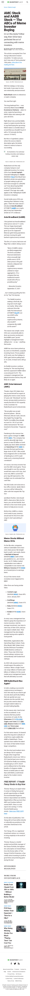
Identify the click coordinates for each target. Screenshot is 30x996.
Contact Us (23, 969)
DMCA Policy (18, 981)
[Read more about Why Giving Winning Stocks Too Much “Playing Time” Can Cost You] (21, 929)
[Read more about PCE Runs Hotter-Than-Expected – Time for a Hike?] (21, 909)
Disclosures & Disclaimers (18, 971)
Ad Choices (18, 974)
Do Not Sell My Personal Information (14, 976)
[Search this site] (27, 2)
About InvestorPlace (8, 969)
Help (5, 971)
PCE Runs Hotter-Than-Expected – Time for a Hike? (9, 913)
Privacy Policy (11, 974)
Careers (9, 971)
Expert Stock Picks (8, 882)
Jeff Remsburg (7, 921)
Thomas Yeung (9, 48)
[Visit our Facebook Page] (11, 963)
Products (16, 969)
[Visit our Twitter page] (15, 963)
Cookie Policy (9, 978)
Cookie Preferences (18, 978)
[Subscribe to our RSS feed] (19, 963)
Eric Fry (11, 945)
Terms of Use (10, 981)
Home (5, 7)
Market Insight (12, 7)
